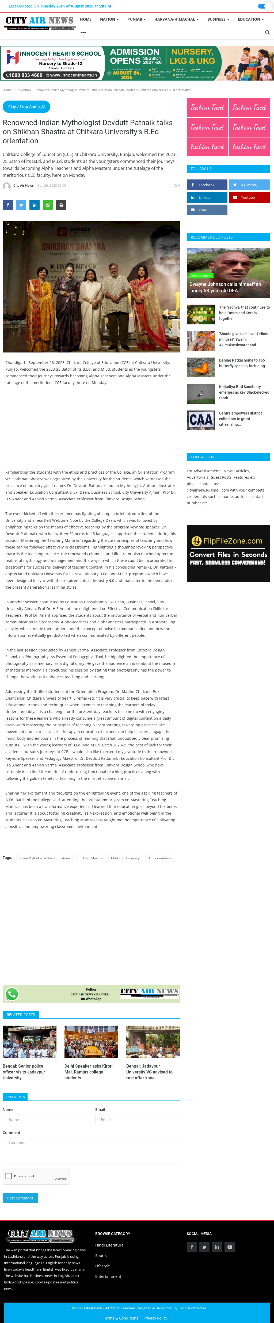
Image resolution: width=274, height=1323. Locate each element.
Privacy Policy (155, 1318)
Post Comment (20, 1198)
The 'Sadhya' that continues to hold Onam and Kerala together (244, 313)
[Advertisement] (91, 431)
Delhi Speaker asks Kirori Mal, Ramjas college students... (88, 1072)
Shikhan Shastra (91, 858)
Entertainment (108, 1276)
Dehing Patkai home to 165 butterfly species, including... (243, 363)
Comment (12, 1132)
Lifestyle (102, 1265)
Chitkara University (125, 858)
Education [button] (249, 19)
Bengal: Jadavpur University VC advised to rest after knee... (149, 1072)
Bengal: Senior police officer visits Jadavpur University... (24, 1072)
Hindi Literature (109, 1245)
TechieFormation (192, 1308)
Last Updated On (60, 6)
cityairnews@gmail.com (208, 490)
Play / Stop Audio (24, 106)
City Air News (23, 185)
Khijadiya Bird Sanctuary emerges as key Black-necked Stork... (244, 392)
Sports (101, 1255)
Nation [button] (108, 19)
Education (24, 90)
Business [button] (217, 19)
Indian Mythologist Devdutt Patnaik (44, 858)
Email (100, 1109)
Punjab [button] (135, 19)
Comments (15, 1097)
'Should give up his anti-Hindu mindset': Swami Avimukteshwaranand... (244, 339)
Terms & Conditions (120, 1318)
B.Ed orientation (160, 858)
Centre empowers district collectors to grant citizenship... (240, 419)
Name (8, 1109)
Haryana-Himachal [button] (175, 19)
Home (86, 19)
